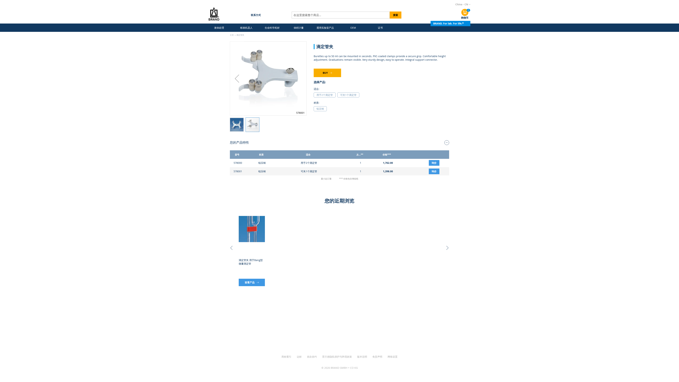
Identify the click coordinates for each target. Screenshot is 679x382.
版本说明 (362, 356)
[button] (463, 5)
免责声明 (377, 356)
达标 (299, 356)
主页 (232, 35)
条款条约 (312, 356)
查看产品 (250, 282)
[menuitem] (220, 28)
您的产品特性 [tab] (239, 142)
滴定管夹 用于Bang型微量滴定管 (251, 261)
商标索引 (286, 356)
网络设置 (392, 356)
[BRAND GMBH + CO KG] (216, 14)
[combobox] (341, 15)
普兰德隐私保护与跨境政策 (337, 356)
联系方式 (256, 15)
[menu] (300, 28)
